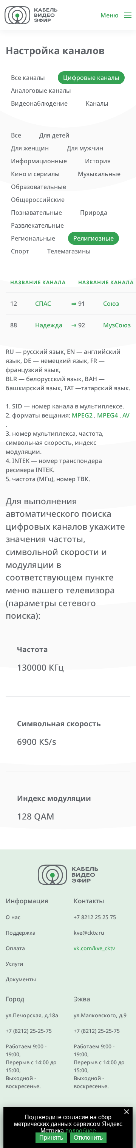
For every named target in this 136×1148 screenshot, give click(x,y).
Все (16, 135)
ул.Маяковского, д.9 (100, 1015)
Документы (21, 979)
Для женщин (30, 148)
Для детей (54, 135)
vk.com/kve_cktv (94, 948)
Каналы (97, 103)
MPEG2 (82, 415)
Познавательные (36, 212)
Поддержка (21, 932)
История (98, 161)
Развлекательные (37, 225)
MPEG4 (107, 415)
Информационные (39, 161)
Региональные (33, 238)
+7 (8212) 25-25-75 (29, 1030)
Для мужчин (85, 148)
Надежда (48, 325)
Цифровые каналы (91, 78)
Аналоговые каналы (41, 90)
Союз (111, 303)
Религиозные (93, 238)
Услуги (14, 963)
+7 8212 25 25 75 (95, 917)
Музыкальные (99, 174)
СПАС (43, 303)
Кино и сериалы (35, 174)
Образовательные (38, 187)
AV (126, 415)
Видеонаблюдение (39, 103)
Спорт (20, 251)
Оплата (15, 948)
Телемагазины (69, 251)
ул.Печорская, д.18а (32, 1015)
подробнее (80, 1131)
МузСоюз (117, 325)
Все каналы (28, 78)
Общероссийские (38, 200)
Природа (93, 212)
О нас (13, 917)
